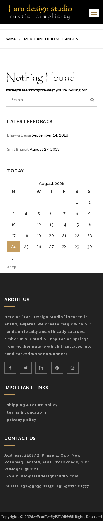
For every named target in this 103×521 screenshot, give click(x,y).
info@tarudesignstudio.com (48, 476)
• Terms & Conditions (25, 412)
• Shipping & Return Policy (31, 405)
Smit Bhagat (18, 149)
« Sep (11, 266)
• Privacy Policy (20, 420)
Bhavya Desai (19, 135)
